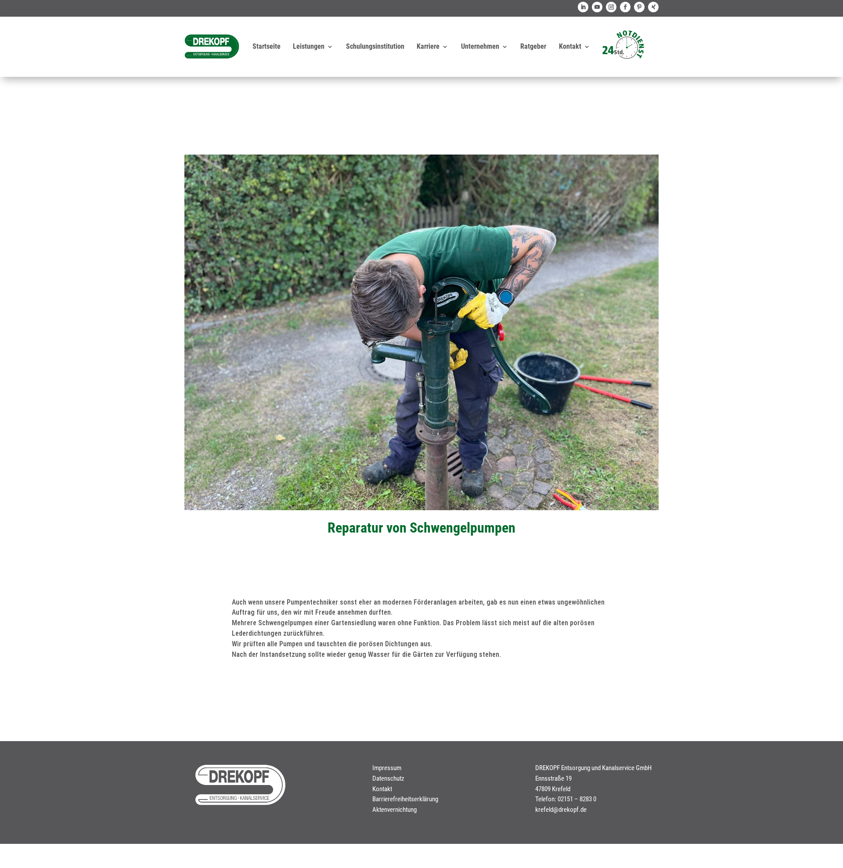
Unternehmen (480, 46)
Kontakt (570, 46)
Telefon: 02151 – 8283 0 (565, 799)
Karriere (428, 46)
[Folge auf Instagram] (611, 7)
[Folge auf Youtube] (597, 7)
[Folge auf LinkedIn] (583, 7)
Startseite (266, 46)
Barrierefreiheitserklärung (405, 799)
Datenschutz (388, 778)
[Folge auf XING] (653, 7)
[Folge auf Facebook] (625, 7)
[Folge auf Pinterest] (639, 7)
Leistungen (308, 46)
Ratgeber (533, 46)
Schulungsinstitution (375, 46)
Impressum (386, 768)
